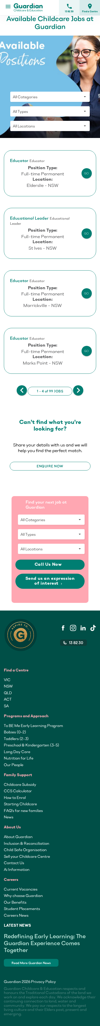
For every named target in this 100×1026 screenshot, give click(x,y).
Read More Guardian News (31, 963)
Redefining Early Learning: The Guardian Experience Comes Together (45, 943)
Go (86, 173)
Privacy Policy (43, 981)
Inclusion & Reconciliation (26, 843)
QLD (8, 692)
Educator (19, 160)
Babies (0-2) (15, 732)
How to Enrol (15, 797)
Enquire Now (50, 466)
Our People (13, 764)
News (8, 817)
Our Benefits (15, 902)
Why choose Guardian (23, 895)
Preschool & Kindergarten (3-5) (31, 745)
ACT (8, 699)
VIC (7, 679)
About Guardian (18, 836)
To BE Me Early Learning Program (33, 725)
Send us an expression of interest (50, 581)
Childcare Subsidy (20, 784)
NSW (8, 686)
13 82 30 (69, 8)
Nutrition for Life (18, 758)
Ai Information (16, 869)
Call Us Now (49, 564)
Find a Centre (90, 8)
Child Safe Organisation (25, 849)
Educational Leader (29, 218)
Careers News (16, 915)
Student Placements (22, 908)
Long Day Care (17, 751)
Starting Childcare (20, 803)
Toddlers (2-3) (16, 738)
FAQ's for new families (23, 810)
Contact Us (14, 862)
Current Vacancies (20, 889)
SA (6, 705)
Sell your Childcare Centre (27, 856)
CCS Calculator (18, 790)
